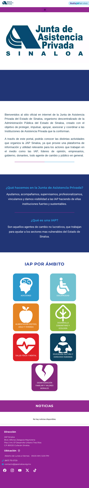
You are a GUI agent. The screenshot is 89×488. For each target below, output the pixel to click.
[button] (45, 9)
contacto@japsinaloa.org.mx (18, 464)
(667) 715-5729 (11, 460)
